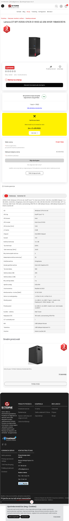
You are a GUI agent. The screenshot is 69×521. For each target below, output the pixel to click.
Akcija (28, 12)
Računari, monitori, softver (16, 18)
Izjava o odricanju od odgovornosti (25, 417)
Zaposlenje (38, 416)
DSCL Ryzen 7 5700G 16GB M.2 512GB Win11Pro (18, 369)
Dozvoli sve (25, 517)
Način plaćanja (6, 455)
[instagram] (5, 444)
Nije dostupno (34, 160)
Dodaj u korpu (36, 384)
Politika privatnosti (8, 468)
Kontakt (19, 12)
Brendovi (49, 12)
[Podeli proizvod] (50, 67)
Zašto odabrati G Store (42, 412)
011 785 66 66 (5, 2)
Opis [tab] (6, 196)
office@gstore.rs (14, 2)
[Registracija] (61, 6)
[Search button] (56, 6)
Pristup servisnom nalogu (7, 460)
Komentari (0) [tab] (21, 196)
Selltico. (50, 500)
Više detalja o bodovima (34, 108)
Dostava (4, 472)
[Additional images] (34, 46)
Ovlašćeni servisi (23, 409)
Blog (24, 12)
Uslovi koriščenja (23, 422)
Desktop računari (31, 18)
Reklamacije (22, 412)
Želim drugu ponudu (34, 173)
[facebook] (3, 444)
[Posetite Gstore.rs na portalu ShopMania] (23, 483)
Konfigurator (42, 12)
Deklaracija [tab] (12, 196)
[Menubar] (2, 6)
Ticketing (34, 12)
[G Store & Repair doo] (13, 6)
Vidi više (33, 133)
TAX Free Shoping (7, 465)
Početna (3, 18)
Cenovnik (55, 409)
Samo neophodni (14, 517)
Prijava (54, 412)
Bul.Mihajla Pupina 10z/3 (27, 2)
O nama (37, 409)
